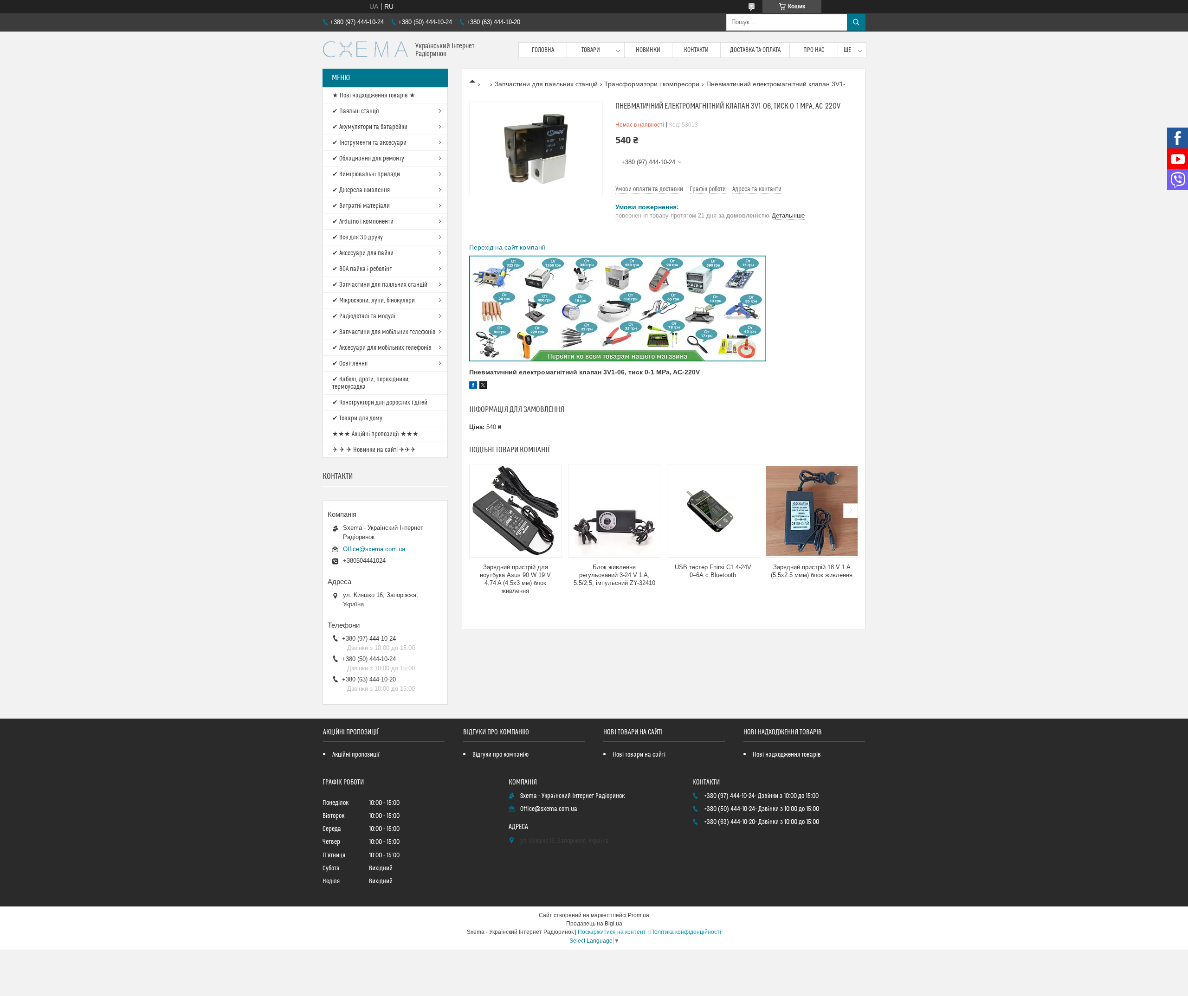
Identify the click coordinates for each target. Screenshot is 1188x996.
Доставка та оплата (755, 50)
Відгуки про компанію (500, 754)
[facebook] (473, 386)
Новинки (648, 50)
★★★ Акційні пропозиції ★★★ (375, 434)
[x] (483, 386)
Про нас (814, 50)
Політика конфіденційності (685, 932)
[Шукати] (856, 22)
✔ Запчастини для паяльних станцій (379, 285)
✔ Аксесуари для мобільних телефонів (382, 348)
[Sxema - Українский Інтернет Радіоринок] (365, 50)
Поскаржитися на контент (612, 932)
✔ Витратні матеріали (361, 206)
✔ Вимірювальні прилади (366, 174)
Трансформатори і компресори (651, 84)
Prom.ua (638, 915)
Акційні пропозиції (356, 754)
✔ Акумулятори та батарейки (369, 127)
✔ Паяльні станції (355, 111)
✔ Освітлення (350, 363)
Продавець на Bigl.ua (594, 923)
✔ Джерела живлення (361, 190)
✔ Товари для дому (357, 418)
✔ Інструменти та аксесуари (369, 143)
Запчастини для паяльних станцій (546, 84)
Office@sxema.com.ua (374, 549)
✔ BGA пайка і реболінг (362, 269)
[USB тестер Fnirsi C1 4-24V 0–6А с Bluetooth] (713, 511)
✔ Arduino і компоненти (363, 221)
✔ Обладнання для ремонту (368, 158)
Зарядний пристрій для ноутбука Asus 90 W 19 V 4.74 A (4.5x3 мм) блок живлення (515, 579)
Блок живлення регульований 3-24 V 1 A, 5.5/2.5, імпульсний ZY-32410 (614, 575)
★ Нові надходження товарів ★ (373, 95)
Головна (543, 50)
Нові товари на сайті (639, 754)
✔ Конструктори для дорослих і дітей (379, 402)
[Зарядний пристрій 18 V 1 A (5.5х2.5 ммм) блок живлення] (812, 511)
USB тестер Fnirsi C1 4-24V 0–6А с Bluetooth (713, 571)
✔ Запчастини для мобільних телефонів (384, 332)
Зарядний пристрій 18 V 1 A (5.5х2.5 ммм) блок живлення (811, 571)
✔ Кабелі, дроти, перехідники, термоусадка (371, 383)
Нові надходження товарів (787, 754)
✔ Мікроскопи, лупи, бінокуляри (373, 300)
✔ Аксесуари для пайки (363, 253)
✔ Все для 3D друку (357, 237)
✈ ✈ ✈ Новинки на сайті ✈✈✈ (374, 450)
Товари (590, 50)
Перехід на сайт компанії (507, 247)
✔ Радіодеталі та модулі (363, 316)
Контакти (696, 50)
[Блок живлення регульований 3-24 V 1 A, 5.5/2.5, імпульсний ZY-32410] (614, 511)
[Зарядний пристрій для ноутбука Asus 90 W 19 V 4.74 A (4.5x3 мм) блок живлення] (515, 511)
